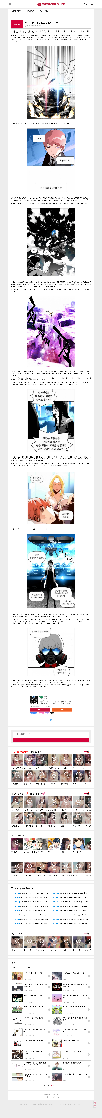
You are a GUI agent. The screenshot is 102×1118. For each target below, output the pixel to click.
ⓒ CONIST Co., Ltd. (51, 1094)
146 (51, 1085)
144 (44, 1085)
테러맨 (43, 696)
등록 (51, 739)
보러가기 (40, 710)
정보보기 (62, 710)
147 (54, 1085)
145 (48, 1085)
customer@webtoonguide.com (45, 1104)
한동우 (45, 698)
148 (57, 1085)
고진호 (41, 698)
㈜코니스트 (23, 1103)
